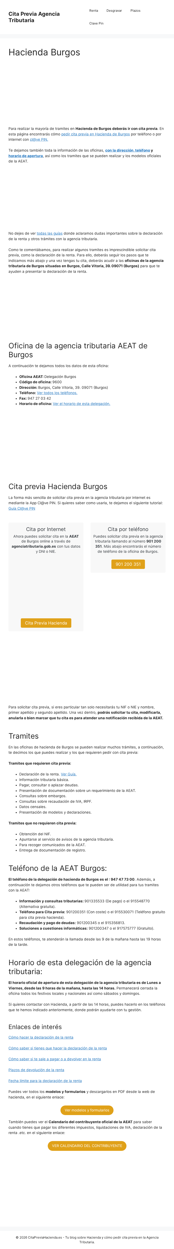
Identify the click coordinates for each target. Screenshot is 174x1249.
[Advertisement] (87, 94)
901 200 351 (128, 564)
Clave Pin (96, 23)
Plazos (135, 11)
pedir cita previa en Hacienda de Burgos (95, 134)
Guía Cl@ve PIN (21, 508)
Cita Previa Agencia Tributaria (34, 17)
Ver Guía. (69, 774)
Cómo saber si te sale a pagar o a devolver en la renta (54, 1059)
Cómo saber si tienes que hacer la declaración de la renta (57, 1048)
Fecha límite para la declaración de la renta (45, 1081)
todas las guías (50, 233)
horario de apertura (25, 156)
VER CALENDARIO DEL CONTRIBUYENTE (87, 1146)
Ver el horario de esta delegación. (81, 404)
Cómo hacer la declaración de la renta (40, 1037)
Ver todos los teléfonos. (57, 393)
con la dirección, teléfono (127, 150)
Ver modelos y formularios (87, 1110)
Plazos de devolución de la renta (36, 1070)
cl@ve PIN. (39, 139)
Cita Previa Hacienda (46, 623)
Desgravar (114, 11)
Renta (93, 11)
